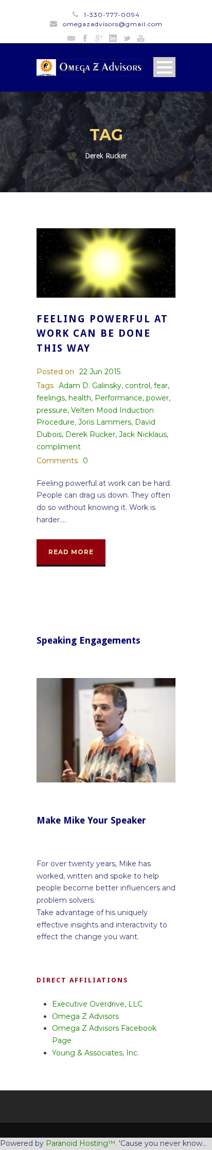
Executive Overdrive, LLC (97, 1004)
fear (161, 385)
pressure (52, 410)
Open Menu (164, 67)
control (137, 385)
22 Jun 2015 (99, 371)
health (79, 398)
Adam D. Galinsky (90, 385)
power (157, 398)
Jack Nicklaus (143, 434)
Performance (119, 398)
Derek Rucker (90, 434)
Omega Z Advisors (85, 1016)
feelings (51, 398)
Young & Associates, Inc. (95, 1052)
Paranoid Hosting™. (81, 1143)
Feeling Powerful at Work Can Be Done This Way (102, 333)
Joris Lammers (104, 422)
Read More (71, 552)
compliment (59, 446)
